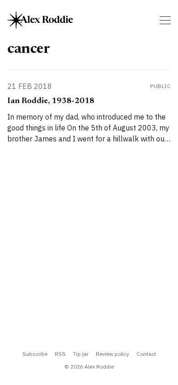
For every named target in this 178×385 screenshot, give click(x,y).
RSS (60, 353)
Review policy (112, 353)
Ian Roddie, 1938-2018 (50, 101)
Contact (146, 353)
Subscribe (34, 353)
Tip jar (81, 353)
